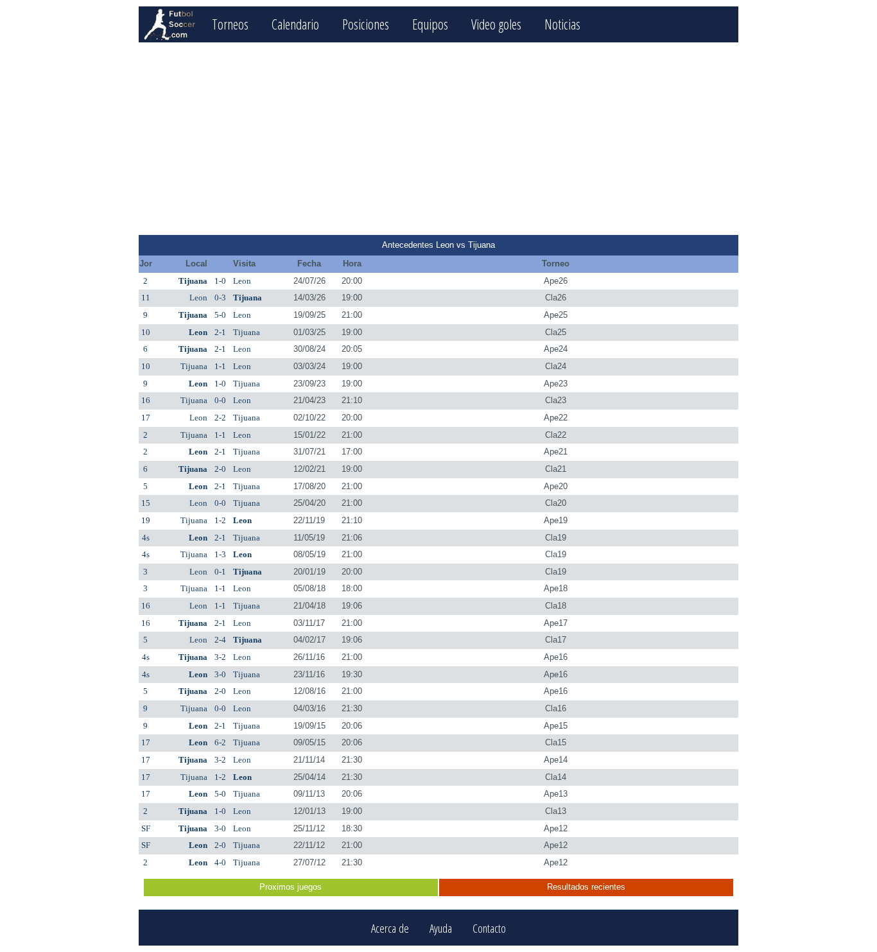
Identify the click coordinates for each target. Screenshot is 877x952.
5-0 (220, 315)
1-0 (220, 281)
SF (145, 828)
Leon (242, 281)
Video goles (496, 24)
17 (145, 417)
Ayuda (441, 928)
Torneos (230, 24)
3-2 (220, 657)
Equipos (430, 24)
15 (145, 503)
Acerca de (390, 928)
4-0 (220, 862)
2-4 (220, 640)
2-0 (220, 469)
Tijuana (192, 281)
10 (145, 332)
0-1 (220, 571)
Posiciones (365, 24)
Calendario (295, 24)
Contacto (489, 928)
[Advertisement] (438, 139)
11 (145, 297)
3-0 (220, 674)
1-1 (220, 366)
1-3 (220, 554)
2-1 (220, 332)
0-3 (220, 297)
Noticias (562, 24)
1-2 (220, 520)
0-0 (220, 400)
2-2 (220, 417)
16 (145, 400)
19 (145, 520)
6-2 (220, 742)
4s (146, 537)
